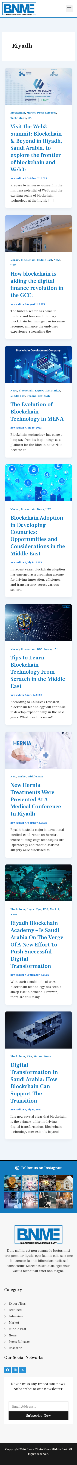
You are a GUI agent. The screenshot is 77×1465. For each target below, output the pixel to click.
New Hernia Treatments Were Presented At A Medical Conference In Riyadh (35, 799)
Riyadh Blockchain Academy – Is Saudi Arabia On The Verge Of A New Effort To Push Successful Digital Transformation (37, 945)
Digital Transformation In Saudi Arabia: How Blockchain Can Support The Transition (34, 1082)
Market (31, 112)
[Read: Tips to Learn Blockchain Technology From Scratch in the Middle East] (38, 622)
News (57, 260)
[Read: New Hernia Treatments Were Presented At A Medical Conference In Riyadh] (38, 750)
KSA (40, 649)
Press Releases (46, 112)
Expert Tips (42, 390)
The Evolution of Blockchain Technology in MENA (37, 412)
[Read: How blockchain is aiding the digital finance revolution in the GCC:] (38, 233)
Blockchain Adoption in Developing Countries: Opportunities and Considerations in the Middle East (37, 535)
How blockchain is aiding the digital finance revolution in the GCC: (37, 284)
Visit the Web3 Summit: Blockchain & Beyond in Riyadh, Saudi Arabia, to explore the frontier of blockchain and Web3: (36, 148)
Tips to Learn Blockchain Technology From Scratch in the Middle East (37, 672)
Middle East (44, 260)
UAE (30, 118)
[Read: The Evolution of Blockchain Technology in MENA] (38, 364)
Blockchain (17, 112)
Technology (18, 118)
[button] (69, 8)
